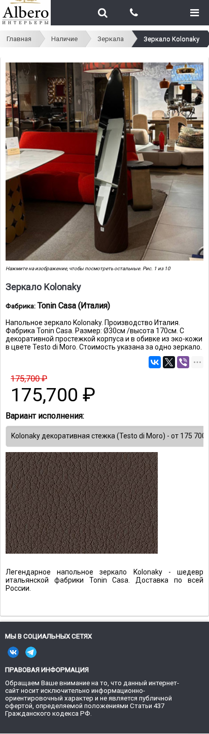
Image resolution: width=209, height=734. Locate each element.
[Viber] (183, 362)
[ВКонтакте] (155, 362)
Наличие (64, 39)
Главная (19, 39)
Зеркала (110, 39)
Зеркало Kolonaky (171, 39)
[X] (169, 362)
